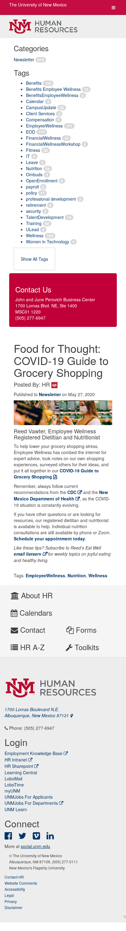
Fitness (33, 150)
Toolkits (85, 647)
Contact (31, 629)
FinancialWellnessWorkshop (53, 144)
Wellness (34, 235)
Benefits (34, 83)
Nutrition (34, 168)
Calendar (35, 101)
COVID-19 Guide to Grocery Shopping (56, 473)
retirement (36, 205)
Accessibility (15, 889)
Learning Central (21, 772)
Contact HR (14, 876)
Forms (85, 629)
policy (31, 193)
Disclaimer (13, 907)
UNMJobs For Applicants (29, 797)
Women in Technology (47, 241)
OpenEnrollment (41, 180)
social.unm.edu (35, 846)
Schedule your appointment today (49, 538)
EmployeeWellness (44, 126)
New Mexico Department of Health (61, 495)
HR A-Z (31, 647)
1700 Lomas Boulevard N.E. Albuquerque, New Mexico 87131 (37, 712)
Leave (32, 162)
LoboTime (14, 785)
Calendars (34, 612)
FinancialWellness (43, 138)
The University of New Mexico (38, 5)
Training (34, 223)
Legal (9, 895)
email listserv (27, 554)
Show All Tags (34, 259)
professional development (51, 199)
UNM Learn (16, 809)
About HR (36, 595)
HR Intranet (16, 760)
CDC (71, 492)
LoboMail (13, 778)
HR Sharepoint (19, 766)
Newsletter (24, 59)
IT (28, 156)
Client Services (40, 113)
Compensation (40, 119)
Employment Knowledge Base (33, 753)
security (33, 211)
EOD (30, 132)
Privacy (11, 901)
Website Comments (21, 883)
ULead (32, 229)
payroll (32, 187)
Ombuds (34, 174)
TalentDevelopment (45, 217)
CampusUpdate (41, 107)
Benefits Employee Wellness (53, 89)
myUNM (12, 791)
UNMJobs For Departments (31, 803)
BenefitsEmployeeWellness (52, 95)
